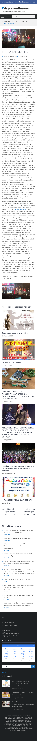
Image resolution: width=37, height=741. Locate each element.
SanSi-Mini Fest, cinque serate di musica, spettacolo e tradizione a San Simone (23, 704)
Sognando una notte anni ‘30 (15, 333)
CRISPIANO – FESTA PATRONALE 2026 (17, 538)
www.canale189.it (21, 209)
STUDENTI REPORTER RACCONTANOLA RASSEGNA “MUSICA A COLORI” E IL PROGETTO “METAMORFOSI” (18, 395)
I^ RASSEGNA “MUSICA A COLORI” (17, 500)
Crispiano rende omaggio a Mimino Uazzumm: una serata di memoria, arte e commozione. (18, 546)
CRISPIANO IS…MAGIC (11, 362)
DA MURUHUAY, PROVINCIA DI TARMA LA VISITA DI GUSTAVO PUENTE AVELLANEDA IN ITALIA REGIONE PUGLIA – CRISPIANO (19, 572)
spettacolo (23, 56)
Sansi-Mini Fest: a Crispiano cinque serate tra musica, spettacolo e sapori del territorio (19, 587)
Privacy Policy (9, 623)
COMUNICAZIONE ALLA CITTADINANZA (18, 579)
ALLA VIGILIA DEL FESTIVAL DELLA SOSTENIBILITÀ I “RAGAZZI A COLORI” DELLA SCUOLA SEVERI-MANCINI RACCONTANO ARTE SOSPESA (18, 432)
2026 (18, 646)
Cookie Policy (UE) (10, 625)
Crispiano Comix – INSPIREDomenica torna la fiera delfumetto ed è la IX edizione (18, 468)
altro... (4, 672)
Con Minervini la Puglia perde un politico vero (9, 511)
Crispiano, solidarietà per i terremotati (28, 511)
